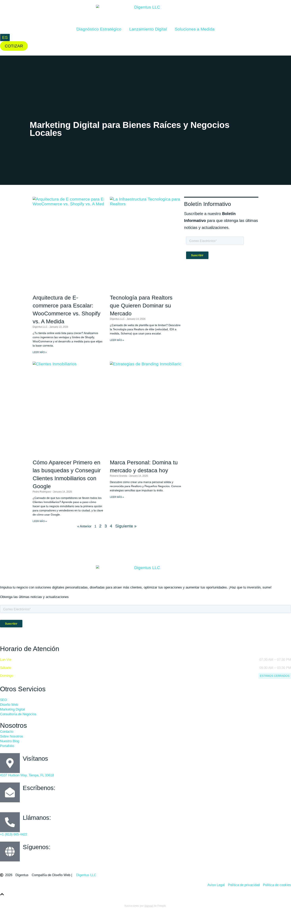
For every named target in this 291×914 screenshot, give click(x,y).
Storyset (148, 905)
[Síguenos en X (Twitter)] (21, 864)
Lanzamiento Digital (148, 29)
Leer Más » (40, 352)
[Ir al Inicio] (2, 894)
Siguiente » (126, 526)
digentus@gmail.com (20, 804)
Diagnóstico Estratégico (98, 29)
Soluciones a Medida (195, 29)
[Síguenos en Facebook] (3, 864)
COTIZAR (14, 46)
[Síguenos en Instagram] (12, 864)
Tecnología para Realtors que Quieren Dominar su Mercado (141, 306)
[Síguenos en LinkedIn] (30, 864)
